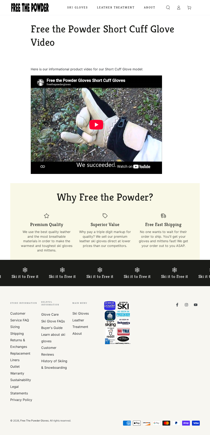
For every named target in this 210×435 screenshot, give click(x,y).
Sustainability (20, 380)
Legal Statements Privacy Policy (21, 393)
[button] (168, 7)
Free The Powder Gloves (34, 420)
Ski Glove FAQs (53, 321)
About (77, 333)
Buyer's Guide (52, 328)
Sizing (15, 327)
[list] (105, 232)
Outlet (15, 366)
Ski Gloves (80, 313)
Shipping (17, 333)
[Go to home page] (30, 8)
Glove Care (50, 314)
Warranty (17, 373)
